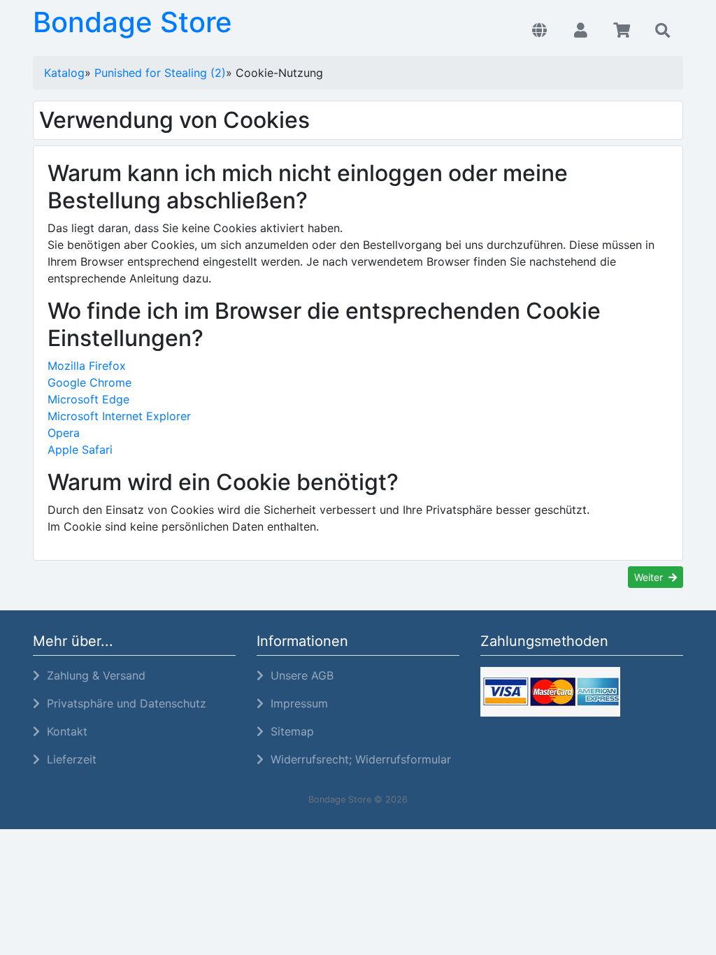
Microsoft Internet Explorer (119, 416)
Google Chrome (89, 382)
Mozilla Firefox (87, 366)
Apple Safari (80, 450)
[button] (539, 31)
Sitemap (289, 731)
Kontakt (63, 731)
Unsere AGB (299, 675)
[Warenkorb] (622, 31)
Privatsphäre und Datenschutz (123, 703)
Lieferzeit (68, 759)
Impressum (296, 703)
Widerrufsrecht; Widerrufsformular (357, 759)
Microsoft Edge (88, 399)
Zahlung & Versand (92, 675)
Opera (64, 433)
